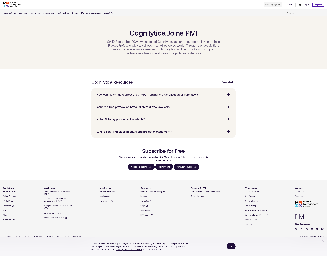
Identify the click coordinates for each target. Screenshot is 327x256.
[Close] (323, 241)
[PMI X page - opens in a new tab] (301, 228)
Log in (306, 4)
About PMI (109, 12)
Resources (35, 12)
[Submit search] (321, 12)
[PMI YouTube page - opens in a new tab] (311, 228)
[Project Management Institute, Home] (12, 4)
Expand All (227, 81)
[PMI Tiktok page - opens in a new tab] (322, 228)
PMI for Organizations (91, 12)
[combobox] (273, 4)
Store (289, 4)
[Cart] (300, 5)
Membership (49, 12)
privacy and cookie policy (129, 249)
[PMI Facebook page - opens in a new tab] (296, 228)
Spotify (162, 166)
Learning (23, 12)
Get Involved (63, 12)
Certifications (10, 12)
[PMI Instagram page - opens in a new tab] (306, 228)
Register (318, 5)
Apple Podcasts (139, 166)
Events (75, 12)
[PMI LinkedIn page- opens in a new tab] (317, 228)
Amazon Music (184, 166)
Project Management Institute (306, 204)
